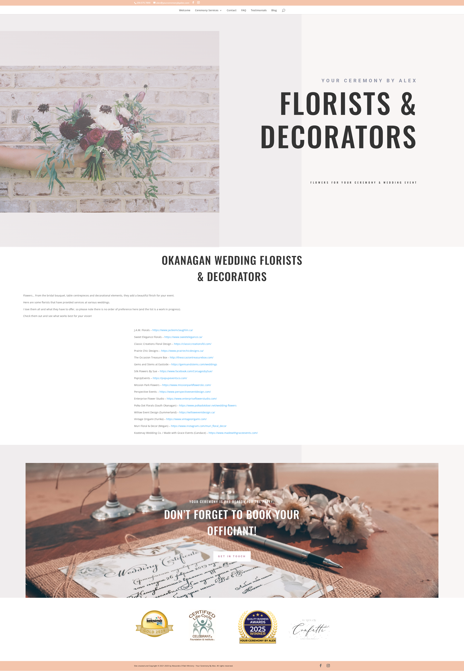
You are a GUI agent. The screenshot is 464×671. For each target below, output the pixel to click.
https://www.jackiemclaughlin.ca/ (172, 330)
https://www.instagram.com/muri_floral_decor (199, 426)
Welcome (184, 10)
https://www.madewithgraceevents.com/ (233, 433)
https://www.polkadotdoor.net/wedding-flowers (208, 405)
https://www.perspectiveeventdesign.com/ (185, 391)
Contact (232, 10)
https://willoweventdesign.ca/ (197, 412)
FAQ (243, 10)
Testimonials (259, 10)
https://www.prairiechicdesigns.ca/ (182, 350)
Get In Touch (232, 556)
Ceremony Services (206, 10)
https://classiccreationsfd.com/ (192, 344)
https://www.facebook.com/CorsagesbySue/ (186, 371)
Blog (274, 10)
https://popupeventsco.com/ (170, 378)
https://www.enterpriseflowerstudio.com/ (191, 398)
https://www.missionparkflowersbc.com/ (186, 385)
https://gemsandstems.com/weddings (194, 364)
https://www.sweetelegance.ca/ (183, 337)
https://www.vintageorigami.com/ (186, 419)
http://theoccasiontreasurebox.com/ (191, 357)
